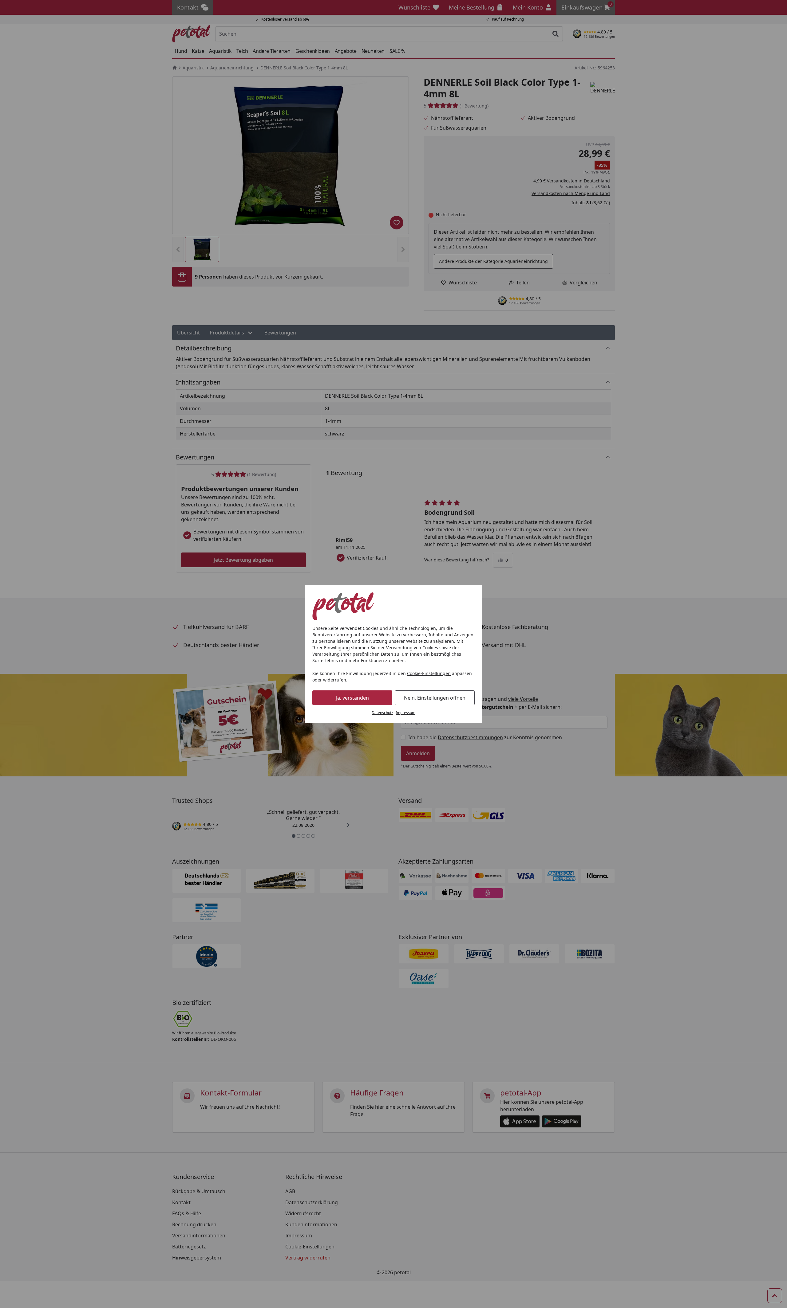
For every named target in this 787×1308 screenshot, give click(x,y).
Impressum (405, 712)
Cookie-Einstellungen (429, 673)
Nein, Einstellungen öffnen (434, 697)
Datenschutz (382, 712)
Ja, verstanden (352, 697)
